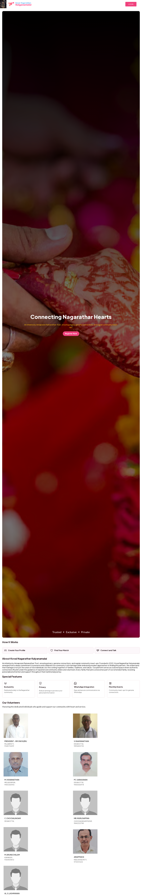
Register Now (71, 333)
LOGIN (130, 4)
